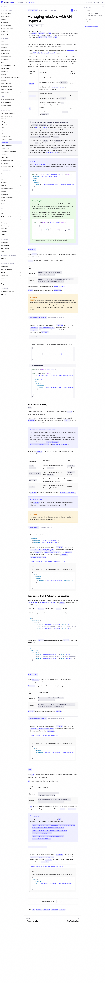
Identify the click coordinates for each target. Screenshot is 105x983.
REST (36, 127)
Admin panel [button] (4, 177)
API (33, 909)
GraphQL (44, 127)
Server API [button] (4, 278)
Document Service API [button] (7, 166)
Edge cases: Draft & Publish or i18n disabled (95, 16)
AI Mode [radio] (54, 10)
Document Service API (48, 53)
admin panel (71, 51)
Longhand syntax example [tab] (56, 317)
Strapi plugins (5, 92)
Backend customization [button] (7, 217)
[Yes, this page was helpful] (58, 901)
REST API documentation (60, 444)
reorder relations (59, 286)
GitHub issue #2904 (51, 152)
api (22, 2)
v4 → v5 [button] (3, 294)
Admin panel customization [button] (8, 220)
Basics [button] (3, 272)
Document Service (52, 130)
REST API (36, 53)
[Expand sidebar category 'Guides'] (20, 203)
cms (19, 2)
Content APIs (6, 110)
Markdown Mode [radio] (45, 10)
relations (38, 909)
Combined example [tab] (46, 527)
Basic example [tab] (34, 527)
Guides (3, 203)
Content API (46, 909)
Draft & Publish (32, 602)
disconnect (55, 909)
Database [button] (3, 185)
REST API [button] (3, 119)
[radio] (72, 10)
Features (5, 39)
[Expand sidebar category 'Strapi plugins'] (20, 92)
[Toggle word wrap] (69, 174)
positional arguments (57, 87)
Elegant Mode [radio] (33, 10)
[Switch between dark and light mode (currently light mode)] (102, 2)
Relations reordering (93, 13)
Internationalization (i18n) (42, 164)
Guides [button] (3, 281)
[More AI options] (43, 25)
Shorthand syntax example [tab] (38, 317)
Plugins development (8, 263)
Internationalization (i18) (48, 602)
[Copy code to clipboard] (72, 174)
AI (3, 96)
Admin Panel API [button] (5, 275)
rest (26, 2)
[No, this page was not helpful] (62, 901)
